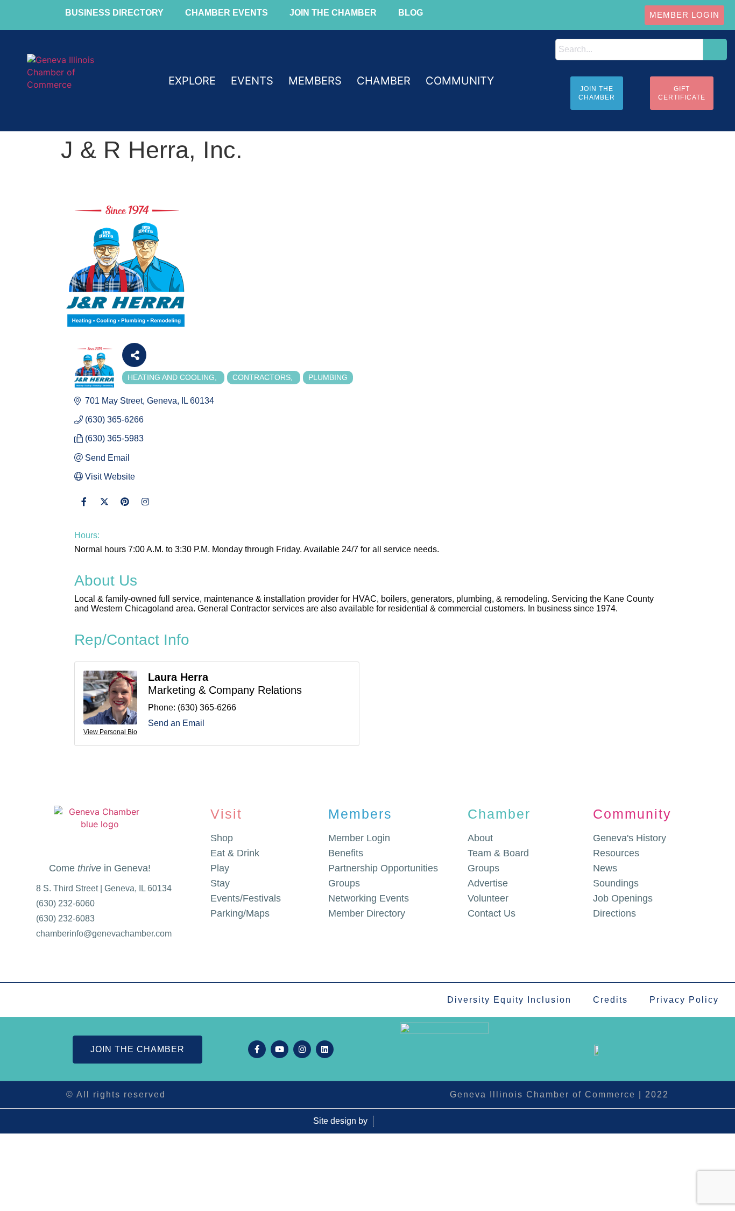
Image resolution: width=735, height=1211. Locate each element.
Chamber (499, 813)
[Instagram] (302, 1049)
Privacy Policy (684, 999)
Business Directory (114, 12)
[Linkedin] (325, 1049)
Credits (610, 999)
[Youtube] (279, 1049)
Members (360, 813)
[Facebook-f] (257, 1049)
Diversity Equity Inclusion (509, 999)
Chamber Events (226, 12)
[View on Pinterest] (124, 508)
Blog (410, 12)
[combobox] (629, 49)
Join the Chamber (333, 12)
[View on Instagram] (145, 508)
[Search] (715, 49)
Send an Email (176, 723)
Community (632, 813)
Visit (226, 813)
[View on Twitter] (104, 508)
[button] (192, 81)
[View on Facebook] (83, 508)
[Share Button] (134, 355)
